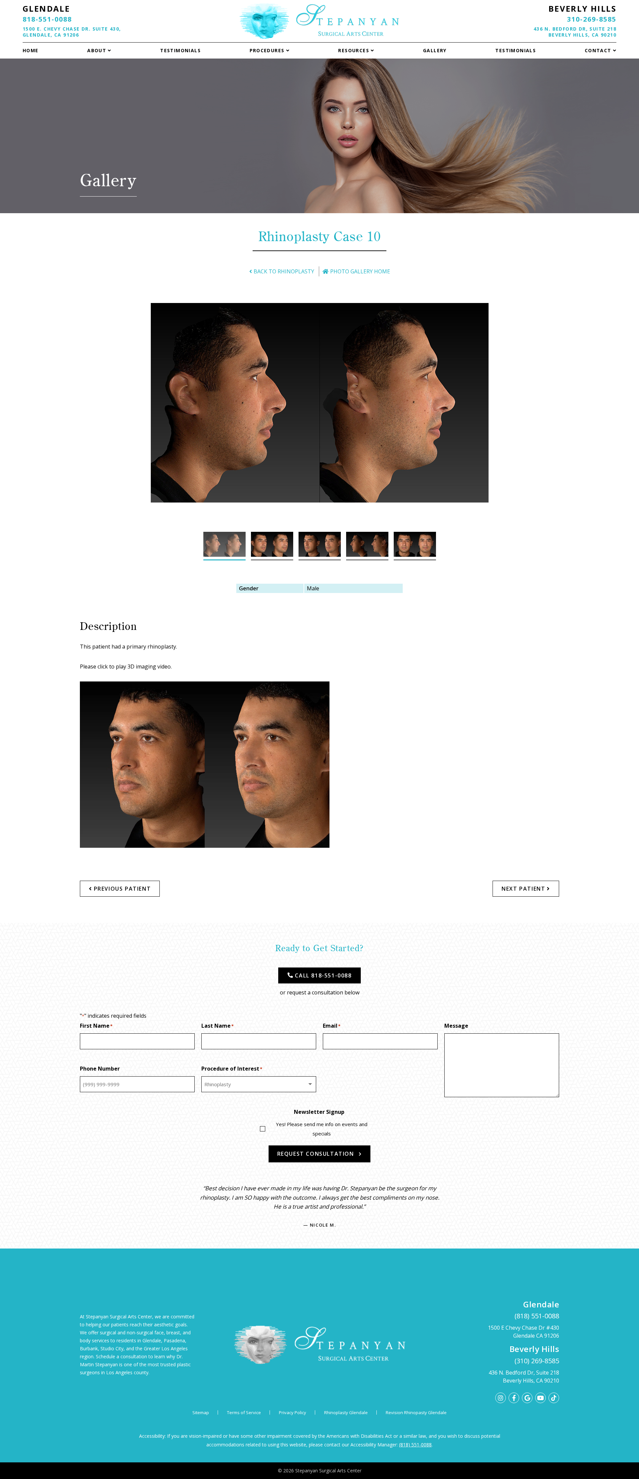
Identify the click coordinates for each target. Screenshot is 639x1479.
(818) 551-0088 (537, 1315)
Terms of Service (244, 1412)
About (96, 50)
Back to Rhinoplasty (284, 271)
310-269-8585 (591, 19)
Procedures (267, 50)
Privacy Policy (292, 1412)
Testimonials (180, 50)
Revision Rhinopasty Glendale (416, 1412)
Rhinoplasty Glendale (346, 1412)
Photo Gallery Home (360, 271)
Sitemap (200, 1412)
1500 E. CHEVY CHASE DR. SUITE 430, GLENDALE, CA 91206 (72, 32)
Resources (353, 50)
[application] (204, 764)
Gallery (435, 50)
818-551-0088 (47, 19)
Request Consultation (315, 1153)
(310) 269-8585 (537, 1360)
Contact (598, 50)
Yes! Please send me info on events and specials (321, 1129)
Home (31, 50)
